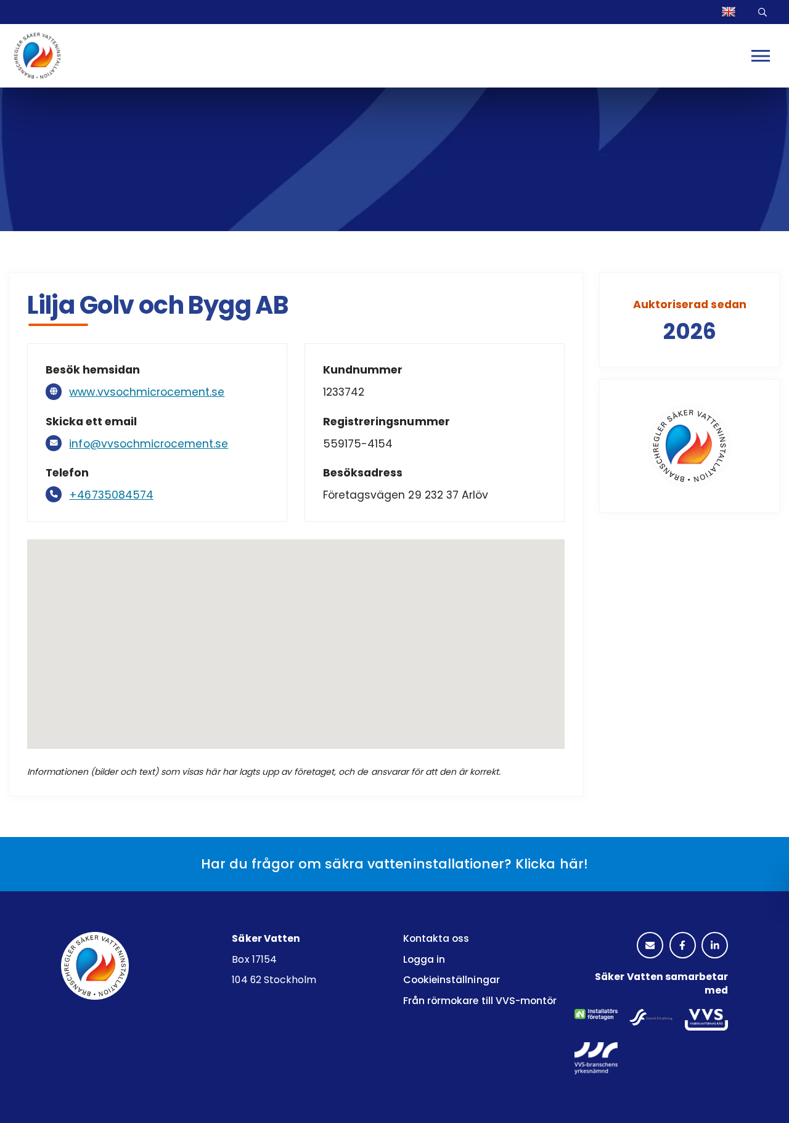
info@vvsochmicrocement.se (148, 443)
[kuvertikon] (650, 945)
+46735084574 (111, 495)
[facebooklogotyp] (682, 945)
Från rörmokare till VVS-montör (480, 1000)
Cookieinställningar (451, 979)
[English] (730, 12)
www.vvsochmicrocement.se (146, 392)
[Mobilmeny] (760, 55)
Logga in (424, 959)
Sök (764, 12)
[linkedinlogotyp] (714, 945)
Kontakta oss (436, 938)
